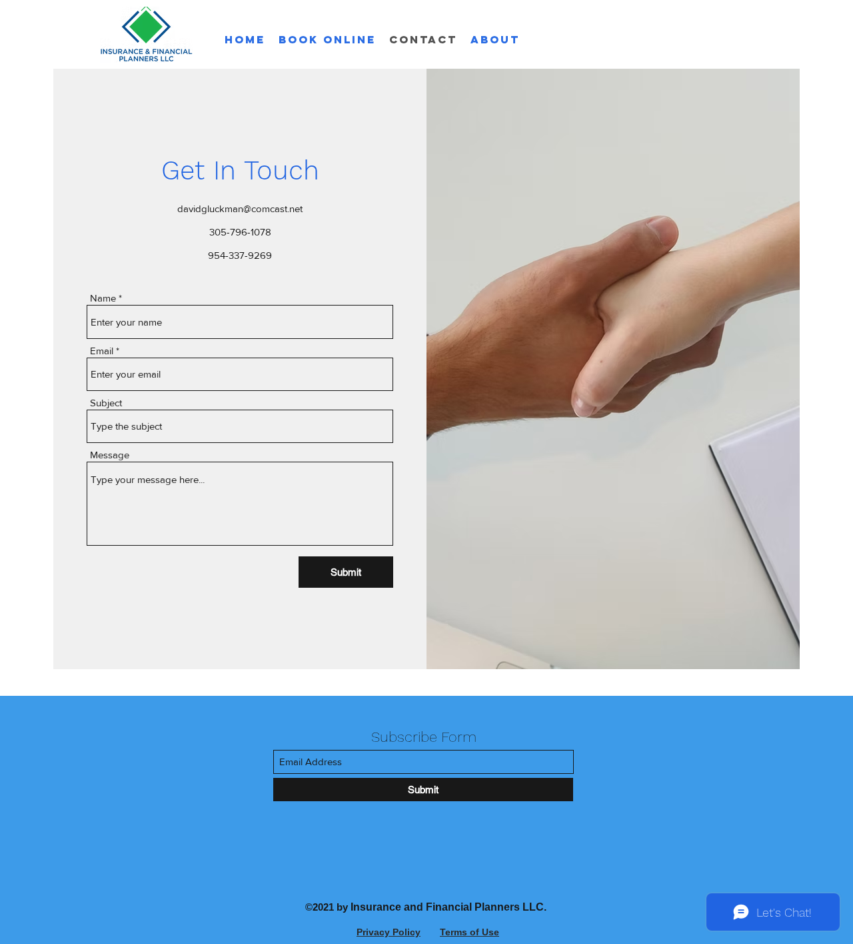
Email (101, 351)
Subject (106, 403)
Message (109, 455)
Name (103, 298)
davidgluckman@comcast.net (240, 208)
